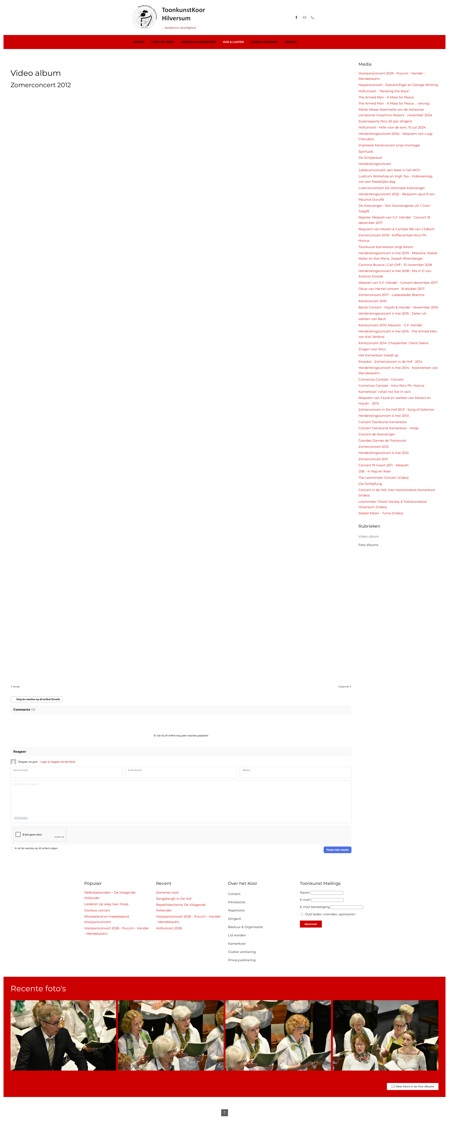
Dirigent (234, 919)
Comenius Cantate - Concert (381, 379)
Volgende (343, 686)
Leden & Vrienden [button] (264, 42)
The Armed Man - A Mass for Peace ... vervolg (393, 103)
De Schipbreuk (370, 158)
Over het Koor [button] (162, 42)
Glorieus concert (97, 910)
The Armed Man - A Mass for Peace (386, 97)
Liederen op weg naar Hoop (106, 904)
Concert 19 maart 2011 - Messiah (383, 465)
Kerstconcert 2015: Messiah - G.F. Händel (390, 325)
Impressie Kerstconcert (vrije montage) (389, 145)
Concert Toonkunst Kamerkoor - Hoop (388, 428)
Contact (234, 894)
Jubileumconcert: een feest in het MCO (389, 170)
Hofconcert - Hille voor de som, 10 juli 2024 (392, 127)
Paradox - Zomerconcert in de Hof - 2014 (390, 362)
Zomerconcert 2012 (373, 447)
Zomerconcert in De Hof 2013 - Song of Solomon (396, 410)
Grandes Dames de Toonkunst (382, 441)
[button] (224, 1112)
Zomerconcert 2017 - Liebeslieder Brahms (391, 295)
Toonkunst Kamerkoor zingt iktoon (385, 247)
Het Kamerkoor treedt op (378, 355)
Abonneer (310, 924)
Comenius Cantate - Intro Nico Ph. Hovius (391, 386)
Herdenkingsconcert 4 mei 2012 (383, 453)
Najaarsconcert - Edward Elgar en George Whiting (398, 85)
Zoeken (290, 42)
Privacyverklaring (242, 960)
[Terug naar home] (171, 18)
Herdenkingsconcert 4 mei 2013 (383, 416)
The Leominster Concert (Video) (383, 478)
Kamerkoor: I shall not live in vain (384, 392)
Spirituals (365, 152)
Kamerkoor (237, 944)
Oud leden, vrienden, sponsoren (330, 914)
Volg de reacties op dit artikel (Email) (38, 699)
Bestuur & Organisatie (245, 927)
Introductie (236, 902)
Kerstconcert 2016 (372, 301)
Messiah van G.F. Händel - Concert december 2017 (398, 283)
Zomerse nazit (167, 892)
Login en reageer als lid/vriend (58, 761)
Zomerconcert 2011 (373, 459)
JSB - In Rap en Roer (374, 471)
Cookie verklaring (242, 952)
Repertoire (236, 910)
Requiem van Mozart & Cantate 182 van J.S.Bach (396, 229)
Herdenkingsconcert (374, 164)
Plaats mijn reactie (338, 849)
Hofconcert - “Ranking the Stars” (384, 91)
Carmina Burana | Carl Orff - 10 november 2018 (395, 265)
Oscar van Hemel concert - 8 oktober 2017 (391, 289)
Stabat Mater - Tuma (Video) (380, 513)
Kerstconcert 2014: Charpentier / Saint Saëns (393, 343)
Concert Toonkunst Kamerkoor (382, 422)
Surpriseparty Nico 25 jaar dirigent (385, 121)
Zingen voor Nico (372, 349)
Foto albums (368, 545)
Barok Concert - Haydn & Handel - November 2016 (398, 307)
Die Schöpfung (370, 484)
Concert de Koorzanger (376, 434)
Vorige (16, 686)
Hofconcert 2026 (169, 928)
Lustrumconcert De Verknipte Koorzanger (391, 188)
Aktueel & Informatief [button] (198, 42)
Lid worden (237, 935)
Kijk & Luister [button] (233, 42)
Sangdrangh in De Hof (173, 899)
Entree (138, 42)
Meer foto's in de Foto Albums (415, 1086)
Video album (368, 536)
